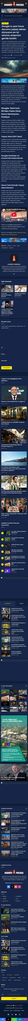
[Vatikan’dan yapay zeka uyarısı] (21, 288)
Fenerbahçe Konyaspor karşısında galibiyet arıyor (18, 645)
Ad (2, 347)
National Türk (4, 233)
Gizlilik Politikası (16, 1010)
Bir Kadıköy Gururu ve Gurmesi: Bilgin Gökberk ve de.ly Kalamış (18, 557)
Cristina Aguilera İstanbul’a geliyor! (16, 652)
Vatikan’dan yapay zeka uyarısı (20, 294)
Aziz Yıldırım (9, 975)
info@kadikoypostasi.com (17, 883)
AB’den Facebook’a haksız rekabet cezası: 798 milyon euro (13, 234)
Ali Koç (3, 975)
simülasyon (4, 227)
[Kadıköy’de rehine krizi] (23, 704)
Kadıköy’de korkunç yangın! (17, 544)
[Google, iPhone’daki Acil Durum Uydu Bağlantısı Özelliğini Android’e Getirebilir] (7, 304)
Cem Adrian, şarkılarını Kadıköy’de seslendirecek (18, 532)
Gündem (4, 899)
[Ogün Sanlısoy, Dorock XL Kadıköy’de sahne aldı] (23, 697)
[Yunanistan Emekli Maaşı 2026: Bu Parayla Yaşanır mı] (14, 436)
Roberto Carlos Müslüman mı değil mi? (13, 401)
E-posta (3, 354)
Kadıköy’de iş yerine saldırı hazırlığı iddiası (18, 828)
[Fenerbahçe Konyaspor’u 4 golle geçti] (6, 625)
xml (15, 1005)
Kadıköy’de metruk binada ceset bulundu (17, 609)
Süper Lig (4, 980)
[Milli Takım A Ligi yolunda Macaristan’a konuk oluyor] (5, 930)
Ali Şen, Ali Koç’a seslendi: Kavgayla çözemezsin (12, 778)
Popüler (21, 603)
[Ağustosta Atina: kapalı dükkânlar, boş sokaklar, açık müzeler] (5, 837)
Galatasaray (4, 977)
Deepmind (9, 245)
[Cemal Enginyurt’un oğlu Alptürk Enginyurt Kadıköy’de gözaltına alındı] (5, 822)
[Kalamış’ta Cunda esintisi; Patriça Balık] (5, 698)
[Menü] (2, 4)
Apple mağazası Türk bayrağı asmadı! (17, 569)
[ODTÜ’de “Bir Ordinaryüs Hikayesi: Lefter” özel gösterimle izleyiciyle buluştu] (14, 483)
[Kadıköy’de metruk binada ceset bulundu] (6, 611)
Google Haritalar (5, 248)
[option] (14, 772)
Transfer (9, 980)
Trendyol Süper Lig (17, 980)
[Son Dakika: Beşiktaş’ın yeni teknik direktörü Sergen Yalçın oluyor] (14, 704)
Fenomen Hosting (19, 1007)
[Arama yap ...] (26, 4)
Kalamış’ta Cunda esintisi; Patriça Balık (18, 563)
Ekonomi (18, 901)
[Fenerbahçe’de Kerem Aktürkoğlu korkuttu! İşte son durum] (6, 618)
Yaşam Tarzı (10, 20)
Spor (17, 899)
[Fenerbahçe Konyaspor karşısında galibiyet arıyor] (6, 647)
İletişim (22, 1010)
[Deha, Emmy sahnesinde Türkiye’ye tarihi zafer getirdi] (14, 505)
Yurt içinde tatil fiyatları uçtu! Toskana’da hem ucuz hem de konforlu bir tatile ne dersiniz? (13, 468)
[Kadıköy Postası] (14, 3)
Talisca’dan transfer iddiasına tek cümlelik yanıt (14, 16)
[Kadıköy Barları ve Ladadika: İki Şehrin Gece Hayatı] (14, 414)
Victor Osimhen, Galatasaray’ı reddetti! (17, 538)
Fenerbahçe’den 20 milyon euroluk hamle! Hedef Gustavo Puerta (17, 638)
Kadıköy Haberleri (7, 55)
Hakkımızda (6, 1010)
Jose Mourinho (12, 977)
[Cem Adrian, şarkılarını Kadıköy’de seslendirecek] (5, 911)
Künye (11, 1010)
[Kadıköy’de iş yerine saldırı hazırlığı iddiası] (5, 830)
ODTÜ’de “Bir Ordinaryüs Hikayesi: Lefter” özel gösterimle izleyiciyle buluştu (14, 492)
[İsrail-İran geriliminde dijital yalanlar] (7, 288)
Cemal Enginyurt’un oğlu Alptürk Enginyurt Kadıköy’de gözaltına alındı (19, 822)
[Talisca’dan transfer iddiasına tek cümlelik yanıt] (6, 632)
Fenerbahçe (18, 896)
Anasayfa (5, 20)
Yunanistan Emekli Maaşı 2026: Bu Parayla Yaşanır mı (11, 445)
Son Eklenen (8, 603)
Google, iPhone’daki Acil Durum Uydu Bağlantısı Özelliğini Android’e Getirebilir (7, 311)
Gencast (14, 245)
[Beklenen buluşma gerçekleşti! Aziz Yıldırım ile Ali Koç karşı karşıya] (5, 709)
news (19, 1005)
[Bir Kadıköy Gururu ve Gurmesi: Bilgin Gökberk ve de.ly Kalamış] (23, 692)
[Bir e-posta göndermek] (11, 55)
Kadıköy (4, 896)
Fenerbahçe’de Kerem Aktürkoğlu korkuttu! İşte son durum (18, 617)
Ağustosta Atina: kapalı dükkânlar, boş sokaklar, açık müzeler (18, 836)
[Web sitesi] (14, 274)
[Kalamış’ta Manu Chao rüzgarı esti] (14, 697)
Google (18, 245)
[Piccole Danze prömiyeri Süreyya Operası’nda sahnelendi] (5, 704)
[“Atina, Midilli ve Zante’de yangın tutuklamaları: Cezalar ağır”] (5, 853)
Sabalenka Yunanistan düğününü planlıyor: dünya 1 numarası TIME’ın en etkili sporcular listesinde (19, 844)
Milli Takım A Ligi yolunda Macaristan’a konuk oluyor (17, 550)
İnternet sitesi (4, 361)
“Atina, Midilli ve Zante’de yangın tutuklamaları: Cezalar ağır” (18, 852)
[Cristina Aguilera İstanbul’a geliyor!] (6, 654)
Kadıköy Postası (9, 1005)
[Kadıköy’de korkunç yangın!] (14, 692)
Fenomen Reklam (9, 1008)
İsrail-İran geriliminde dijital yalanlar (6, 295)
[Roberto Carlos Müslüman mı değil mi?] (14, 393)
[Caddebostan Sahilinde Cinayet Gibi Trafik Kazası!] (14, 709)
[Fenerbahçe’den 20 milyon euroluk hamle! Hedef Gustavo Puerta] (6, 639)
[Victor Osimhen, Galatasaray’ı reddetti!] (5, 692)
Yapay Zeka (11, 248)
